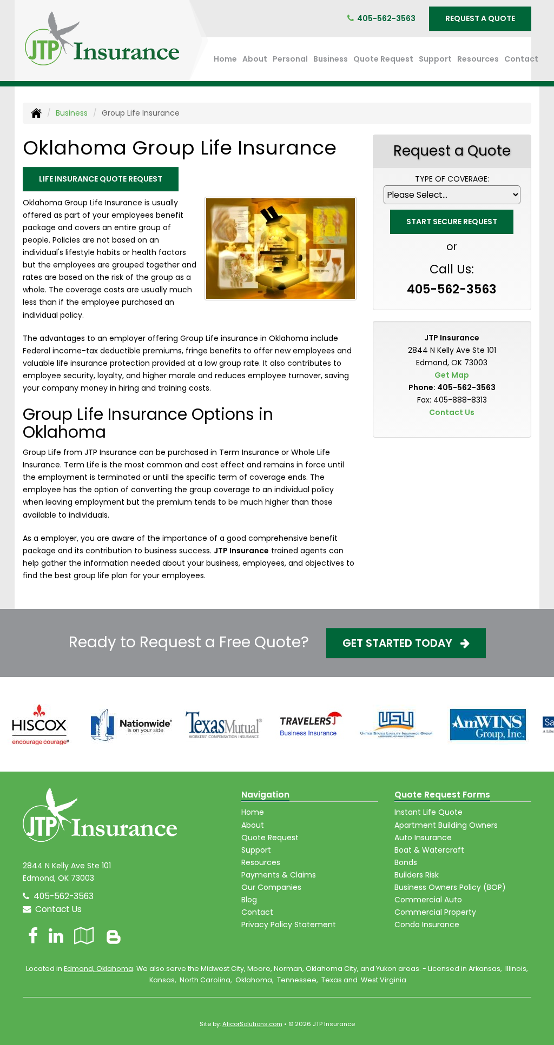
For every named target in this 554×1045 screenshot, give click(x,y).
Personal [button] (290, 58)
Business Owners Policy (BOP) (450, 887)
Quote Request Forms (442, 794)
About (254, 58)
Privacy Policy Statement (288, 924)
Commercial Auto (428, 899)
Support (256, 850)
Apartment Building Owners (446, 825)
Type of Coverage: (452, 178)
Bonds (405, 862)
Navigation (265, 794)
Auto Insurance (423, 837)
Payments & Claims (278, 874)
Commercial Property (435, 912)
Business (72, 113)
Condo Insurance (426, 924)
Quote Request (270, 837)
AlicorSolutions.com (252, 1024)
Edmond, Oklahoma (98, 968)
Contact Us (451, 412)
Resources (260, 862)
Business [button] (330, 58)
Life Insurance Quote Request (100, 178)
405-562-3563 (386, 18)
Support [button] (435, 58)
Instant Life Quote (428, 812)
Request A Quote (480, 18)
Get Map (451, 375)
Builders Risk (416, 874)
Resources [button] (478, 58)
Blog (249, 899)
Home (225, 58)
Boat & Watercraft (429, 850)
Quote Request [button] (383, 58)
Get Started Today (401, 643)
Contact (521, 58)
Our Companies (271, 887)
